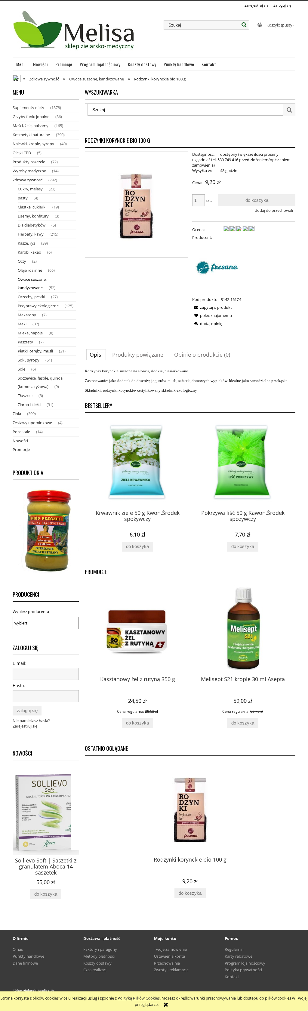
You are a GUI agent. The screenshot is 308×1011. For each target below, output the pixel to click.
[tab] (96, 354)
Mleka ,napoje (30, 333)
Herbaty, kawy (31, 234)
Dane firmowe (25, 963)
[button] (212, 307)
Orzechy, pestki (31, 296)
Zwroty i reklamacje (171, 969)
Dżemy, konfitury (33, 216)
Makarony (27, 315)
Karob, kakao (29, 252)
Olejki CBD (22, 152)
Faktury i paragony (100, 949)
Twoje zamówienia (170, 949)
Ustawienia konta (169, 956)
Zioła (17, 413)
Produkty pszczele (29, 161)
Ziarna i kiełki (29, 404)
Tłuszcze (25, 395)
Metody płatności (99, 956)
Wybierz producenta (31, 611)
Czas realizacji (95, 969)
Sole (21, 369)
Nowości (20, 440)
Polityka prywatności (243, 969)
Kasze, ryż (26, 243)
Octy (22, 261)
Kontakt (232, 976)
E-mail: (19, 663)
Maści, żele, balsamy (30, 125)
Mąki (22, 324)
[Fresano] (219, 268)
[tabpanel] (190, 380)
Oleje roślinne (30, 270)
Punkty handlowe (28, 956)
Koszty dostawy (97, 963)
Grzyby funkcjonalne (31, 116)
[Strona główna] (74, 32)
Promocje (21, 449)
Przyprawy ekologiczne (38, 305)
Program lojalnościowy (245, 963)
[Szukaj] (244, 25)
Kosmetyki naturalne (31, 134)
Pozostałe (21, 431)
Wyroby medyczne (29, 171)
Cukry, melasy (30, 189)
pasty (23, 198)
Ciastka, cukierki (32, 207)
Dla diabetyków (31, 225)
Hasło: (19, 685)
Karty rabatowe (238, 956)
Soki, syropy (28, 360)
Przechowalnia (167, 963)
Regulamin (234, 949)
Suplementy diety (28, 107)
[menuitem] (21, 64)
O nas (18, 949)
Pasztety (25, 342)
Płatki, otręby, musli (35, 351)
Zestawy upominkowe (32, 422)
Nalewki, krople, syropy (33, 143)
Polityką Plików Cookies (139, 998)
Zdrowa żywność (27, 180)
